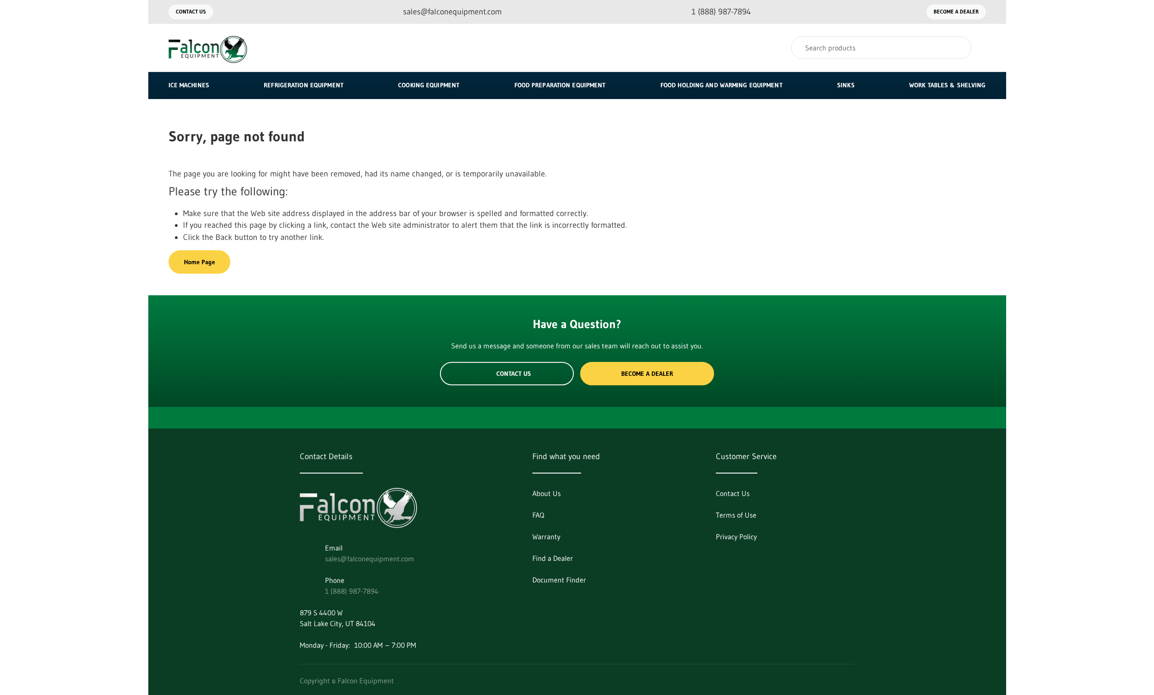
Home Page (199, 262)
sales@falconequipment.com (369, 558)
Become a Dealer (956, 11)
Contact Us (191, 11)
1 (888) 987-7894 (352, 591)
